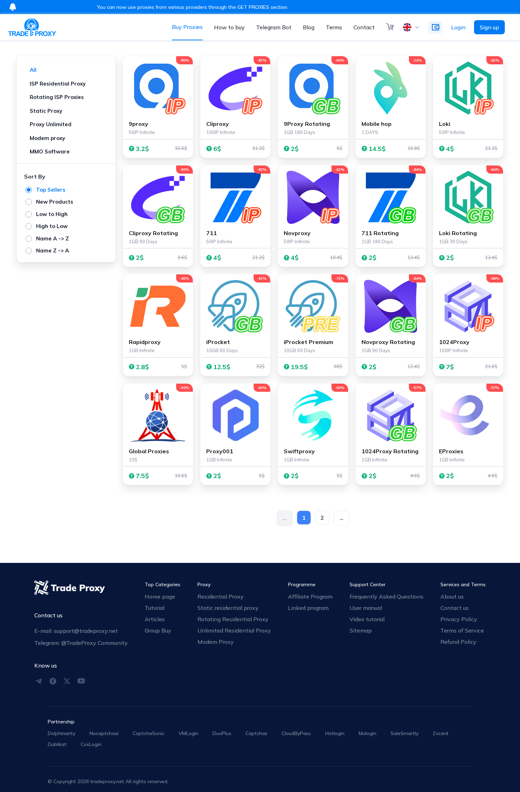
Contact (364, 27)
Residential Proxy (220, 596)
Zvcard (440, 733)
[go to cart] (390, 27)
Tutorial (154, 607)
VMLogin (188, 733)
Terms (334, 27)
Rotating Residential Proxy (232, 619)
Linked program (308, 607)
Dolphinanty (61, 733)
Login (458, 27)
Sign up (489, 27)
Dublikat (57, 744)
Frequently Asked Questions (386, 596)
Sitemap (360, 630)
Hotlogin (335, 733)
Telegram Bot (273, 27)
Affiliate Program (310, 596)
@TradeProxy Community (94, 642)
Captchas (256, 733)
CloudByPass (296, 733)
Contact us (454, 607)
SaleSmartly (404, 733)
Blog (308, 27)
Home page (160, 596)
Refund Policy (458, 641)
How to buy (229, 27)
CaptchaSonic (148, 733)
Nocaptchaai (104, 733)
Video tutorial (367, 619)
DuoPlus (222, 733)
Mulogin (367, 733)
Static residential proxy (228, 607)
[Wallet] (435, 27)
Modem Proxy (215, 641)
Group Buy (158, 630)
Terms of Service (462, 630)
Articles (155, 619)
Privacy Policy (458, 619)
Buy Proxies (187, 26)
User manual (365, 607)
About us (452, 596)
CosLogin (91, 744)
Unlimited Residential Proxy (234, 630)
